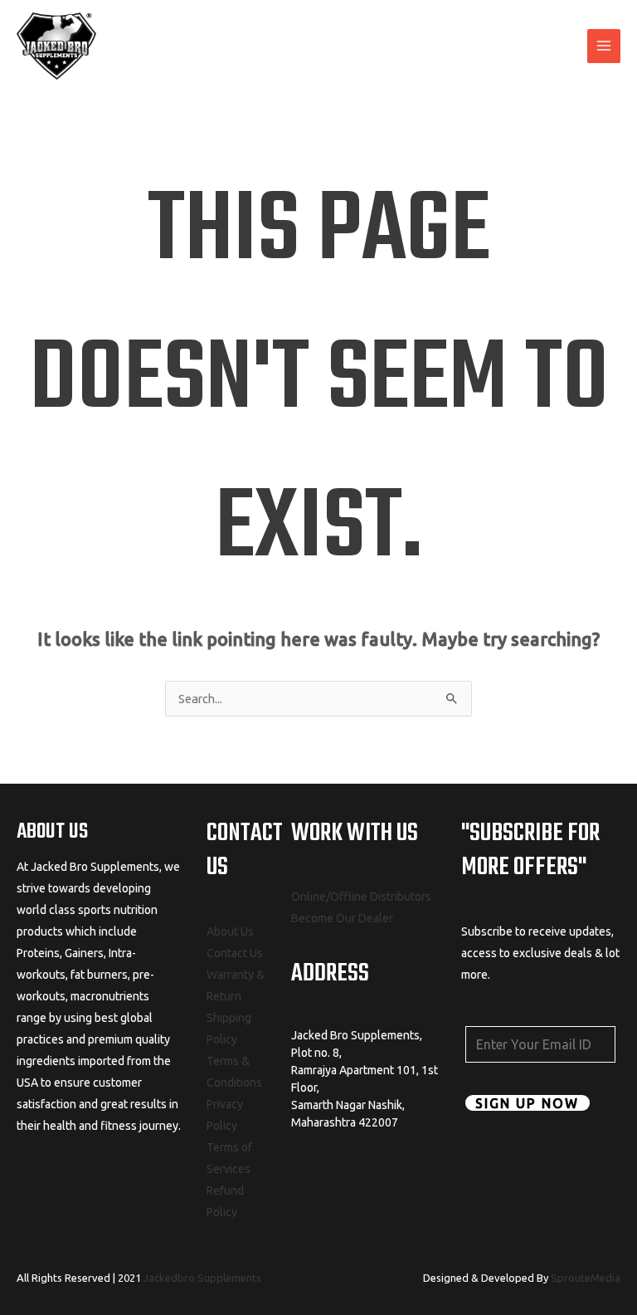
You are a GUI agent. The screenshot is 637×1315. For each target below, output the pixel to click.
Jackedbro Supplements (202, 1277)
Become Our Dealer (342, 918)
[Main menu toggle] (603, 45)
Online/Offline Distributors (361, 896)
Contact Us (235, 953)
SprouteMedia (585, 1277)
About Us (230, 931)
